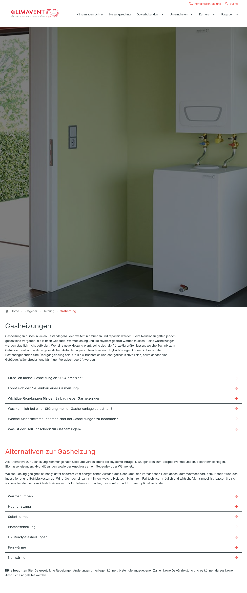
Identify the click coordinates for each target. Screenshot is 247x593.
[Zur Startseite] (35, 13)
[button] (123, 378)
